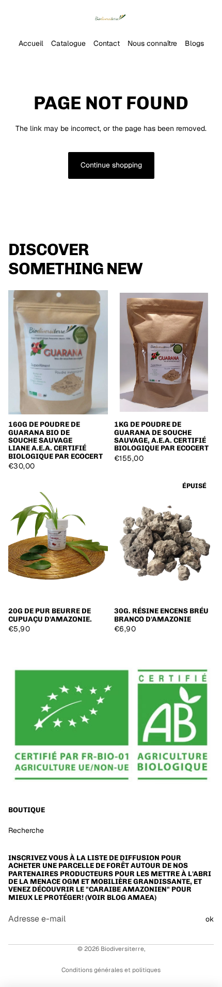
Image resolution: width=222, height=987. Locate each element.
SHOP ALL (196, 272)
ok (209, 919)
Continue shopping (111, 165)
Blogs (194, 43)
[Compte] (187, 15)
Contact (106, 43)
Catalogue (68, 43)
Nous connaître (152, 43)
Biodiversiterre (122, 949)
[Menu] (12, 15)
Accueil (31, 43)
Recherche (26, 830)
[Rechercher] (34, 15)
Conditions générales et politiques (111, 970)
